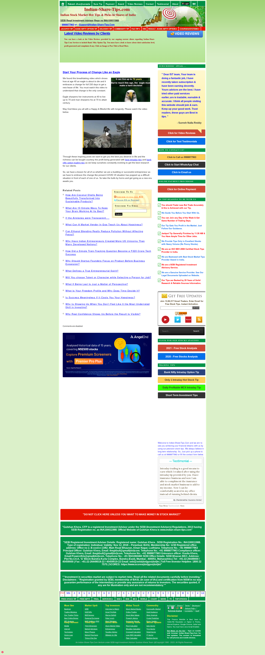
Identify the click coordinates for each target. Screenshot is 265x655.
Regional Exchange (92, 618)
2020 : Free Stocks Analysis (181, 356)
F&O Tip (134, 28)
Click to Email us (181, 172)
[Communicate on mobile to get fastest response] (168, 608)
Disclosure (196, 605)
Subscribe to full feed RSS (129, 197)
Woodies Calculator (133, 629)
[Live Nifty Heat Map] (177, 608)
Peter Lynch (109, 618)
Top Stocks (181, 599)
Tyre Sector (150, 629)
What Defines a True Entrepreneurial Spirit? (92, 270)
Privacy (180, 605)
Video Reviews (135, 3)
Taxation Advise (111, 632)
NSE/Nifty (88, 612)
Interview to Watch (112, 609)
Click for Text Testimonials (181, 141)
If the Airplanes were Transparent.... (87, 217)
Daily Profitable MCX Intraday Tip (182, 387)
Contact (150, 3)
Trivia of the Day (91, 638)
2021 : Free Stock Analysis (181, 348)
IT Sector (149, 635)
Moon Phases (90, 632)
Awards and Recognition (82, 33)
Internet (67, 629)
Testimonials (174, 505)
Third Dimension (91, 626)
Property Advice (132, 618)
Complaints (188, 610)
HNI (144, 28)
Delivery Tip (106, 28)
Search (196, 331)
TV (170, 599)
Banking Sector (152, 638)
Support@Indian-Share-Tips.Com (97, 24)
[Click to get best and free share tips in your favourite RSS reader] (181, 608)
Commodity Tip (121, 28)
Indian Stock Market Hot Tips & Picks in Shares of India (98, 15)
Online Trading (131, 612)
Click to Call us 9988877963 (181, 157)
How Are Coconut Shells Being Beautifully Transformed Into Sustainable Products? (84, 198)
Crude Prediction (152, 618)
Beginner (67, 609)
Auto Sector (150, 626)
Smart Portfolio (110, 612)
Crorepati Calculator (133, 632)
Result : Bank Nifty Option (162, 28)
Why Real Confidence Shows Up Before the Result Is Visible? (102, 313)
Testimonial (163, 3)
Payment (110, 3)
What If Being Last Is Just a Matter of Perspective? (96, 284)
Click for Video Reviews (181, 133)
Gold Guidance (152, 612)
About (175, 3)
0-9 (202, 592)
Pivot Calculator (132, 626)
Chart (154, 599)
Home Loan (68, 635)
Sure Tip (98, 3)
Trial (96, 599)
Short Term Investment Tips (182, 395)
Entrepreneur (110, 629)
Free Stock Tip (68, 599)
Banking (67, 638)
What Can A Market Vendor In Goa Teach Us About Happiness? (104, 224)
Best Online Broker (71, 618)
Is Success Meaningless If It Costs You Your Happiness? (100, 297)
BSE (127, 599)
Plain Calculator (131, 638)
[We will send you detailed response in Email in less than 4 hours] (173, 608)
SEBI (86, 609)
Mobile (66, 626)
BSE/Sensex (89, 615)
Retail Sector (151, 632)
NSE (119, 599)
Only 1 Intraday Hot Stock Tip (182, 380)
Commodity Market (153, 609)
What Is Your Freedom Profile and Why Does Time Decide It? (102, 290)
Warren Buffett (110, 615)
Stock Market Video (112, 626)
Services (107, 599)
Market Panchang (91, 635)
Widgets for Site (111, 635)
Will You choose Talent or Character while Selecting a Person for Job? (108, 277)
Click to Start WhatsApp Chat (182, 164)
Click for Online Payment (181, 189)
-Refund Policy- (190, 608)
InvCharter (171, 605)
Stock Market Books (133, 609)
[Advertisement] (181, 419)
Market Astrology (91, 629)
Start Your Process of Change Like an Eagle (91, 72)
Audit (197, 610)
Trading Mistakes (70, 612)
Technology (68, 632)
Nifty (68, 592)
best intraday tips (133, 159)
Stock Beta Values (132, 615)
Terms (187, 605)
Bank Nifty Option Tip (86, 28)
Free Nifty (85, 599)
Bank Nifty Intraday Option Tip (181, 372)
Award (121, 3)
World (143, 599)
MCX (135, 599)
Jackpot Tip (67, 28)
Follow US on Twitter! (127, 200)
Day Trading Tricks (71, 615)
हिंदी (194, 3)
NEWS (163, 599)
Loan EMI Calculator (133, 635)
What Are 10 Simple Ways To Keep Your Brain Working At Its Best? (86, 209)
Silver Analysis (151, 615)
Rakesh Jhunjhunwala (79, 3)
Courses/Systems (189, 28)
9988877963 (68, 24)
